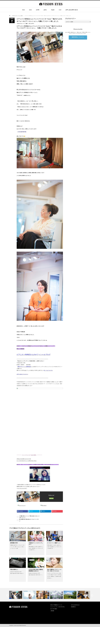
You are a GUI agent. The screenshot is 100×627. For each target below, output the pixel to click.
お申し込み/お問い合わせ (72, 9)
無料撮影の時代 (14, 542)
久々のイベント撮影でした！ (54, 542)
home (23, 9)
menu (30, 9)
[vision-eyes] (51, 6)
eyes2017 (32, 23)
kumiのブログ (19, 23)
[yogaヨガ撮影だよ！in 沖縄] (15, 595)
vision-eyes (16, 625)
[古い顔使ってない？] (83, 595)
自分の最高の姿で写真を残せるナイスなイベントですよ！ (29, 520)
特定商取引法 (73, 606)
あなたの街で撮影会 (53, 608)
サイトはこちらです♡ (22, 488)
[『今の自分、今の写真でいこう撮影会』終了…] (70, 595)
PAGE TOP (96, 607)
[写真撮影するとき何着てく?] (29, 595)
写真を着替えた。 (14, 569)
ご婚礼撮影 (52, 610)
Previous (7, 595)
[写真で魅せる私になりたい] (43, 595)
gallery (45, 9)
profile (37, 9)
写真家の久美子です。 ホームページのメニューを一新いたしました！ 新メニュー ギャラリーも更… (17, 547)
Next (92, 595)
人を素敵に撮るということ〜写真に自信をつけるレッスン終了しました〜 (29, 517)
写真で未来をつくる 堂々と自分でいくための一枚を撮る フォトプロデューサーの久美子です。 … (36, 548)
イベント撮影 (25, 23)
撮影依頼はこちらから (78, 37)
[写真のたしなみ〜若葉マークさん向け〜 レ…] (56, 595)
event (60, 9)
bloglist (52, 9)
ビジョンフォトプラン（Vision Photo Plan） (57, 606)
